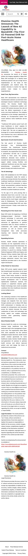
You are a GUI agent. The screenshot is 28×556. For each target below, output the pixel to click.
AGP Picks (4, 2)
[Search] (18, 14)
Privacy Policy (22, 553)
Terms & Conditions (20, 550)
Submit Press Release (8, 550)
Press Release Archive (16, 547)
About (7, 547)
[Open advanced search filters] (21, 14)
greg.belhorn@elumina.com (9, 354)
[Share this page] (26, 13)
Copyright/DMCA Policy (9, 553)
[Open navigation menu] (2, 13)
